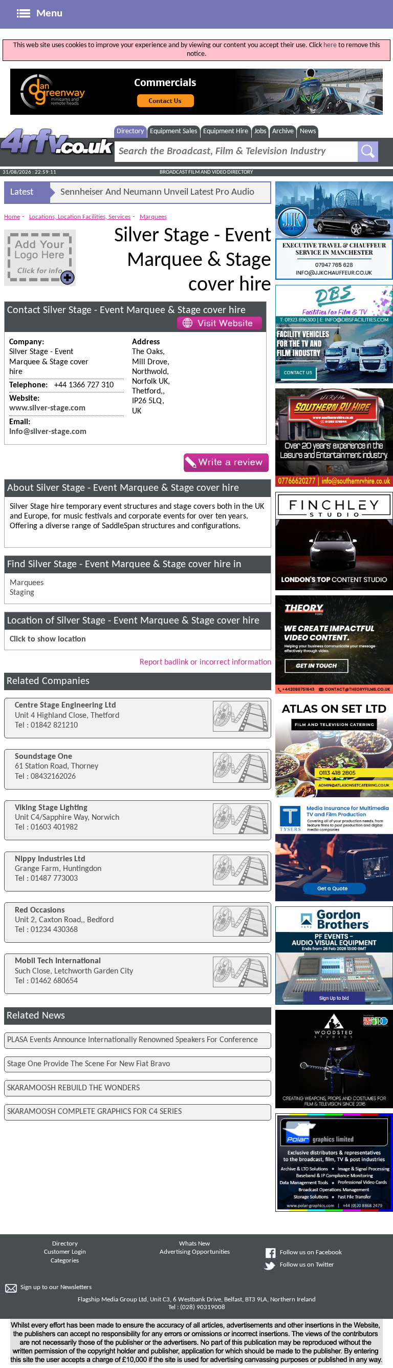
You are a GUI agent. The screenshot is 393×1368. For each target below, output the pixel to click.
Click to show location (48, 639)
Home (12, 217)
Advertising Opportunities (195, 1252)
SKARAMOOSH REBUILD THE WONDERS (73, 1088)
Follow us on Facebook (311, 1253)
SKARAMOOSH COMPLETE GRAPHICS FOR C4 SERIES (94, 1112)
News (308, 131)
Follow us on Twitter (307, 1265)
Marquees (153, 217)
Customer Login (65, 1252)
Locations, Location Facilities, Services (79, 217)
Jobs (260, 131)
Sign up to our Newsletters (56, 1287)
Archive (283, 131)
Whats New (194, 1244)
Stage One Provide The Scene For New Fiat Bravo (88, 1064)
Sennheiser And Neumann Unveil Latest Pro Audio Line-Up (157, 195)
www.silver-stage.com (47, 408)
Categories (65, 1261)
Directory (130, 131)
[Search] (368, 151)
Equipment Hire (225, 131)
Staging (22, 593)
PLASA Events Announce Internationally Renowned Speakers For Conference (132, 1040)
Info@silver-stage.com (47, 432)
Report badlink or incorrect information (205, 662)
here (330, 45)
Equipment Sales (173, 131)
